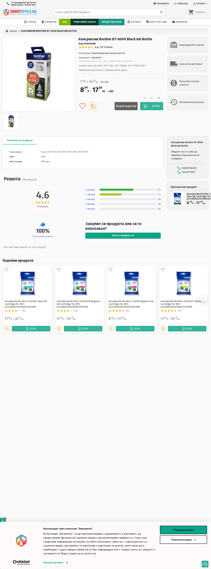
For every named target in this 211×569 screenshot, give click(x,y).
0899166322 (17, 5)
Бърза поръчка (126, 106)
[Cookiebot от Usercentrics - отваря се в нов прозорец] (21, 562)
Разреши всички (183, 530)
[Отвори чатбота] (205, 564)
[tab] (20, 140)
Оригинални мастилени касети (108, 53)
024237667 (30, 5)
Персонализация (181, 539)
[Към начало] (20, 12)
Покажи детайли (53, 562)
